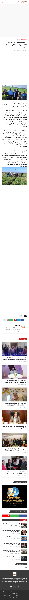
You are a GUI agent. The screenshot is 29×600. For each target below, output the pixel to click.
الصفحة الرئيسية (23, 39)
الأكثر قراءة (24, 520)
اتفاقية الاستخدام (7, 595)
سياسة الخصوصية (16, 595)
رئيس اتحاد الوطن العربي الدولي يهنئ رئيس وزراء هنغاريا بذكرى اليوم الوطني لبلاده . (11, 550)
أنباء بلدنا (17, 325)
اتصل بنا (12, 597)
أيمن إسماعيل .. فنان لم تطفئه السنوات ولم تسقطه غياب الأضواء (11, 531)
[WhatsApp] (11, 320)
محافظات (18, 39)
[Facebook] (22, 320)
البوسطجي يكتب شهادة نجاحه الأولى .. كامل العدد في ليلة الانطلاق (11, 524)
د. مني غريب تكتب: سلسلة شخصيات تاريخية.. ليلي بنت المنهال (12, 557)
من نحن (17, 597)
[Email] (8, 320)
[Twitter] (18, 320)
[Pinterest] (15, 320)
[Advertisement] (14, 20)
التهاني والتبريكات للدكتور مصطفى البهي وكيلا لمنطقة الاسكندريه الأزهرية (11, 544)
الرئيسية (23, 595)
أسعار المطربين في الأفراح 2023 (13, 537)
